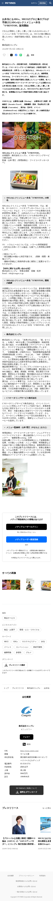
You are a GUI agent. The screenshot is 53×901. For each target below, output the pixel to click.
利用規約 (42, 876)
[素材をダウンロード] (28, 55)
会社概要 (10, 876)
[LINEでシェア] (21, 55)
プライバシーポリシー (26, 876)
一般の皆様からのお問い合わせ (26, 892)
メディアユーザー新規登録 (26, 539)
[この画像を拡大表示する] (11, 585)
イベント (7, 647)
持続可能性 (37, 647)
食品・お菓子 (9, 630)
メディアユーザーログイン (26, 527)
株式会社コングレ (34, 688)
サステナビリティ (29, 642)
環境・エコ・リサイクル (29, 630)
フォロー (26, 737)
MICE (6, 642)
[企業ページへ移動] (27, 712)
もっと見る (46, 808)
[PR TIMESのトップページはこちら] (10, 3)
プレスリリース (18, 688)
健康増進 (7, 652)
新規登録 (42, 3)
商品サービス (9, 618)
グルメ (28, 652)
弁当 (43, 642)
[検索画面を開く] (50, 3)
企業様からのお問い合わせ (26, 886)
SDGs (15, 642)
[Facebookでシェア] (16, 55)
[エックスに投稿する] (11, 55)
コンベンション (22, 647)
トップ (6, 688)
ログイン (34, 3)
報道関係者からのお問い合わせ (26, 881)
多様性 (18, 652)
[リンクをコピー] (32, 55)
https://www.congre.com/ (29, 751)
